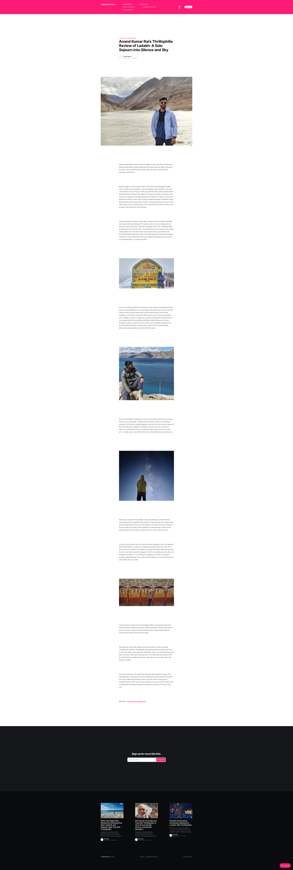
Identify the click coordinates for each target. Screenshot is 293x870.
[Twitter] (179, 7)
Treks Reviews (143, 4)
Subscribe (188, 7)
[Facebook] (179, 6)
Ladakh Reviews (127, 4)
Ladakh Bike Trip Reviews (152, 856)
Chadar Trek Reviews (129, 7)
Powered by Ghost (187, 856)
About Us (142, 856)
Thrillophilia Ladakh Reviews (127, 38)
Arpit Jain (106, 838)
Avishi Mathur (127, 56)
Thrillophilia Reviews (108, 4)
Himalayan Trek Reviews (149, 7)
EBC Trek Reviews (128, 9)
